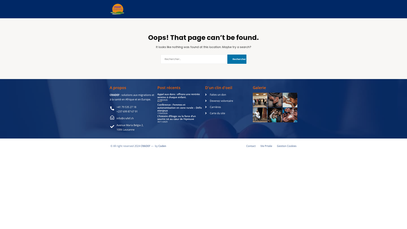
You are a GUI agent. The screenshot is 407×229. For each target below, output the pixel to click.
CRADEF (145, 146)
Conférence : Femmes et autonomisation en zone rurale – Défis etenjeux (179, 107)
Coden (162, 146)
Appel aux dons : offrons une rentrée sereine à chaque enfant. (178, 96)
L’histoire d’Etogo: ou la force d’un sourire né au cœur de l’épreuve (176, 117)
